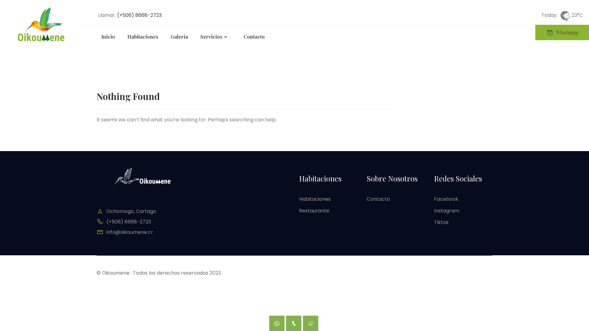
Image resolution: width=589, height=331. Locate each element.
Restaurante (314, 210)
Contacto (254, 36)
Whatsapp (567, 32)
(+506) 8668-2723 (139, 15)
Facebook (446, 199)
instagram (446, 210)
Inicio (108, 36)
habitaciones (315, 199)
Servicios (211, 36)
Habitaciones (142, 36)
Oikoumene (115, 272)
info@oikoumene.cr (129, 232)
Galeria (179, 36)
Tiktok (441, 222)
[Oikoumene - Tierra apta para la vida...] (41, 24)
